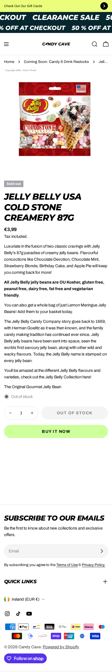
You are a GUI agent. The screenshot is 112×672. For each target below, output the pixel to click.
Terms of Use (67, 565)
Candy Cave (29, 647)
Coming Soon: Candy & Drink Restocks (56, 62)
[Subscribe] (101, 551)
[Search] (94, 44)
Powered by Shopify (61, 647)
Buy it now (56, 431)
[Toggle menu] (6, 44)
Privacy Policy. (93, 565)
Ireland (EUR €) (25, 599)
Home (9, 62)
